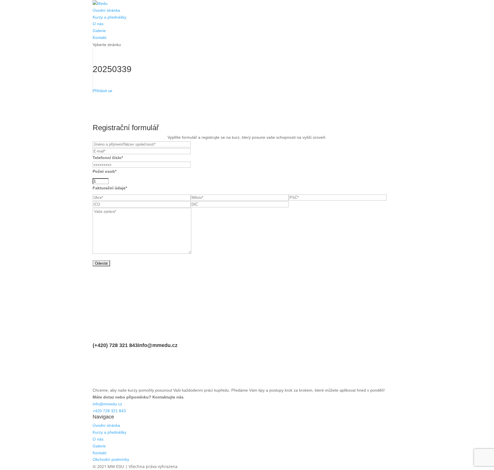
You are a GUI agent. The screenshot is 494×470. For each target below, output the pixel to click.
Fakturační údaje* (110, 188)
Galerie (99, 30)
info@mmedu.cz (158, 345)
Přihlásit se (102, 90)
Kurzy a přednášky (109, 17)
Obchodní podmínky (111, 459)
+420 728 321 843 (109, 410)
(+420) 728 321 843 (115, 345)
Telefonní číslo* (108, 157)
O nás (98, 23)
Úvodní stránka (106, 10)
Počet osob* (104, 171)
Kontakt (99, 37)
